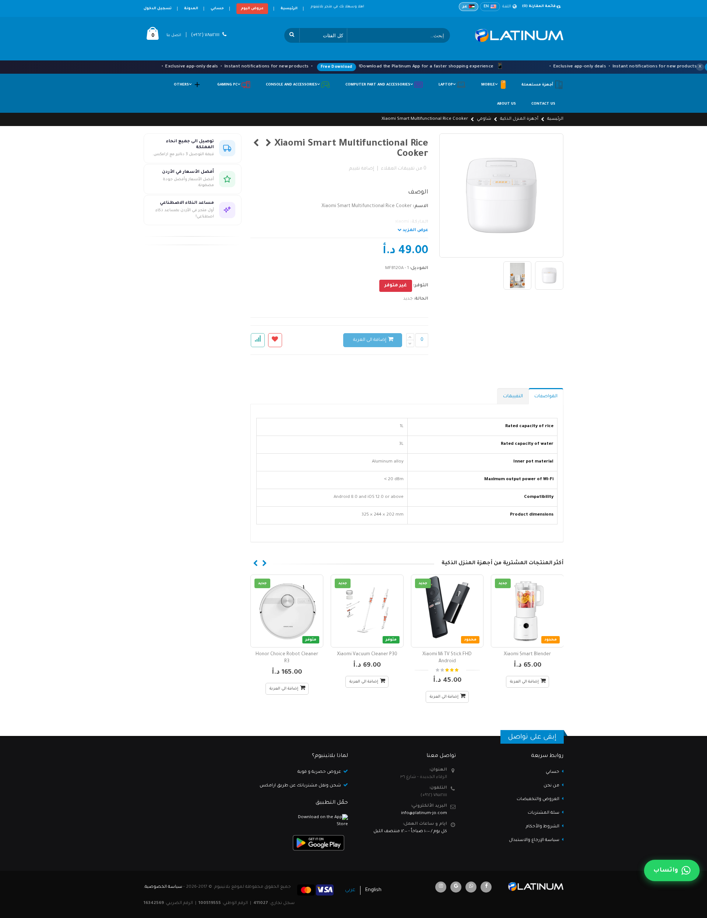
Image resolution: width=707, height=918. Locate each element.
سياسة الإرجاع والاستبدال (534, 840)
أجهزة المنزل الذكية (519, 119)
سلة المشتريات (543, 813)
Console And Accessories (293, 85)
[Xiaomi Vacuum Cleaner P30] (367, 611)
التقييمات (513, 396)
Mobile (490, 85)
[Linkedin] (440, 887)
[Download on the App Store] (300, 821)
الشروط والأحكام (542, 826)
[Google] (455, 887)
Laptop (448, 85)
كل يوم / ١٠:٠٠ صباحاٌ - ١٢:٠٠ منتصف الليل (410, 831)
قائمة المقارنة (539, 6)
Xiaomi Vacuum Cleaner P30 (367, 654)
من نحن (551, 785)
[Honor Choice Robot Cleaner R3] (287, 611)
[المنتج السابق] (268, 144)
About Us (506, 104)
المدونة (191, 9)
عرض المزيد (414, 230)
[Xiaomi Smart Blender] (527, 611)
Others (183, 85)
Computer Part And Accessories (379, 85)
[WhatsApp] (470, 887)
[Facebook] (486, 887)
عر (464, 6)
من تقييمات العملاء (403, 168)
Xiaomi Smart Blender (527, 654)
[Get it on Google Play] (300, 842)
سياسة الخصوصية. (163, 887)
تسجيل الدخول (158, 9)
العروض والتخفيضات (538, 799)
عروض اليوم (252, 9)
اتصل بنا (173, 35)
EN (486, 6)
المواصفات (545, 396)
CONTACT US (543, 104)
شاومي (484, 119)
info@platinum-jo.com (424, 813)
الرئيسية (289, 9)
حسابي (217, 9)
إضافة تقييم (361, 168)
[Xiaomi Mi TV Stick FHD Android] (447, 611)
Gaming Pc (229, 85)
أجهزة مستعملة (537, 85)
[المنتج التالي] (256, 144)
